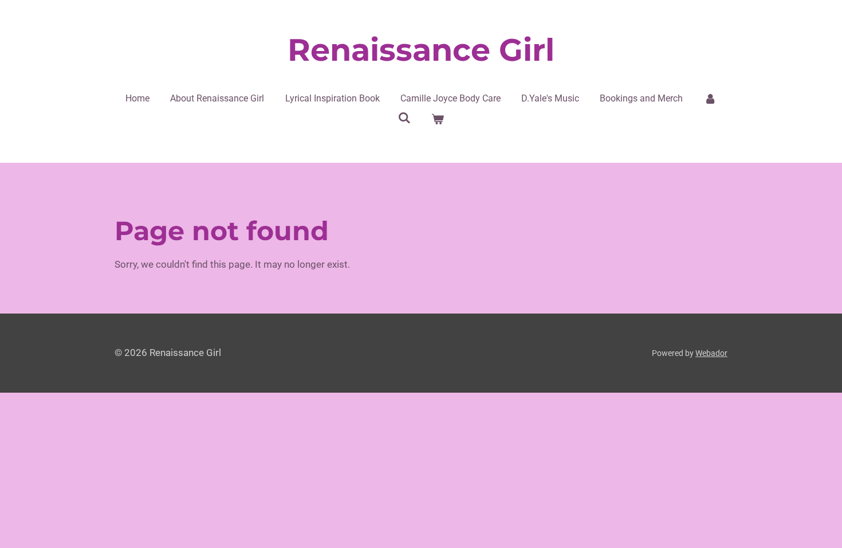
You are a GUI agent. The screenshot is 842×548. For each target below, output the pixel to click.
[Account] (710, 98)
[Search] (404, 118)
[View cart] (437, 119)
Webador (711, 353)
